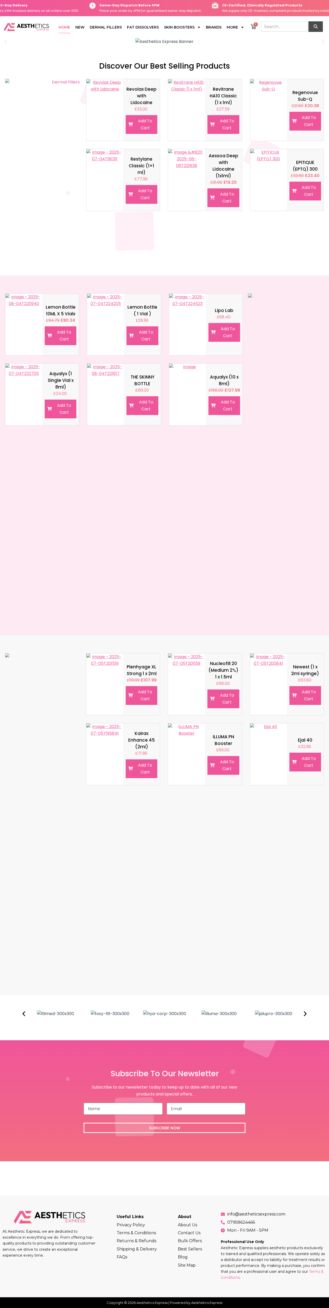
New (80, 27)
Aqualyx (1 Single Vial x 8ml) (61, 380)
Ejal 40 (305, 740)
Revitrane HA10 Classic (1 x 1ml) (223, 96)
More (232, 27)
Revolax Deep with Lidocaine (141, 96)
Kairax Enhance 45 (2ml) (141, 740)
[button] (6, 42)
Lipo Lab (224, 310)
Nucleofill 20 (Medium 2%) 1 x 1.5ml (223, 670)
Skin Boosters (179, 27)
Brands (214, 27)
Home (64, 27)
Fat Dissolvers (143, 27)
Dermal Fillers (106, 27)
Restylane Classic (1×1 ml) (141, 166)
